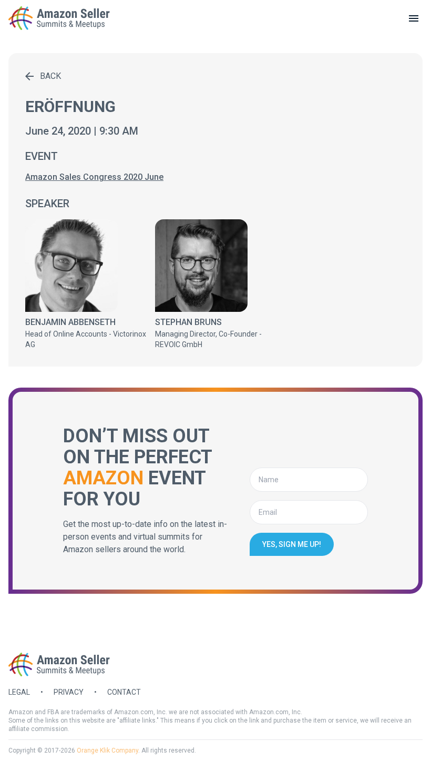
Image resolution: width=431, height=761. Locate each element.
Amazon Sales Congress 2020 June (94, 177)
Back (50, 76)
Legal (19, 692)
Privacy (69, 692)
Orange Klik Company (107, 750)
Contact (124, 692)
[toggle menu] (414, 18)
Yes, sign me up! (291, 544)
